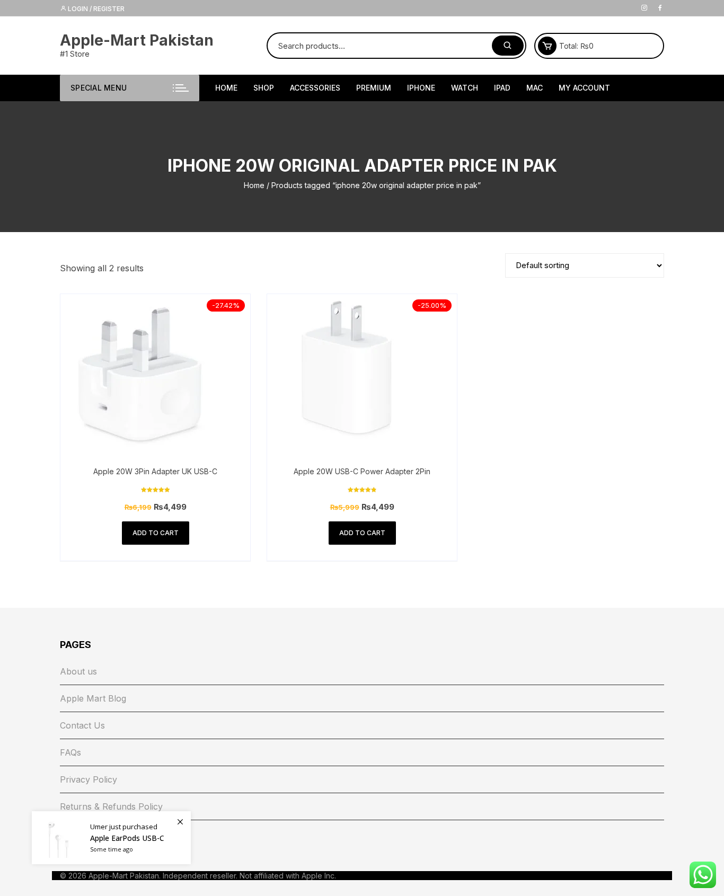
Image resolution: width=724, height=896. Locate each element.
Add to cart (156, 533)
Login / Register (95, 9)
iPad (502, 87)
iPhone (421, 87)
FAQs (70, 752)
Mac (534, 87)
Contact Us (82, 725)
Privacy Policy (88, 779)
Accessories (315, 87)
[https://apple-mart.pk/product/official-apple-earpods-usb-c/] (111, 837)
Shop (263, 87)
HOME (226, 87)
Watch (464, 87)
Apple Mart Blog (93, 698)
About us (78, 671)
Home (254, 185)
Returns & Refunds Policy (111, 806)
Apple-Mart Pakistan (137, 40)
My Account (584, 87)
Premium (373, 87)
